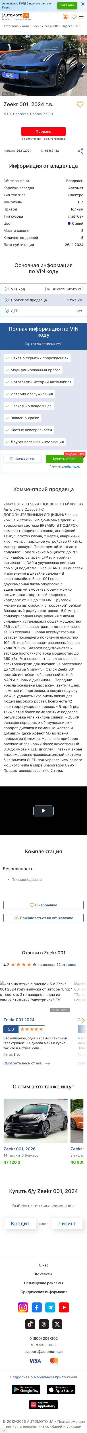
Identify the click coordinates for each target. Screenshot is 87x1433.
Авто (25, 26)
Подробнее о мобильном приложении (43, 1377)
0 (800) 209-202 (43, 1338)
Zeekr (37, 26)
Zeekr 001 (51, 26)
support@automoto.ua (44, 1351)
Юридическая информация (43, 1292)
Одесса (67, 26)
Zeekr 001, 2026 (19, 1149)
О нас (43, 1265)
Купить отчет (68, 458)
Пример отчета (25, 458)
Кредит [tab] (20, 1224)
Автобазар (11, 26)
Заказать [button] (67, 5)
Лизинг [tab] (67, 1224)
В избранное (45, 905)
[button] (82, 16)
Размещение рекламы (43, 1283)
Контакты (43, 1274)
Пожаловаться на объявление (46, 918)
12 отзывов (66, 964)
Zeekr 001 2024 (19, 1019)
